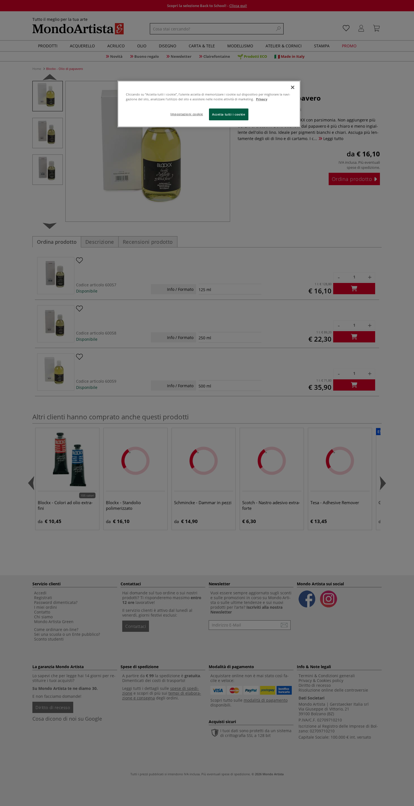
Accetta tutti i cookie (228, 114)
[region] (209, 104)
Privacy (261, 99)
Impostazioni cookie (186, 114)
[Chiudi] (292, 87)
